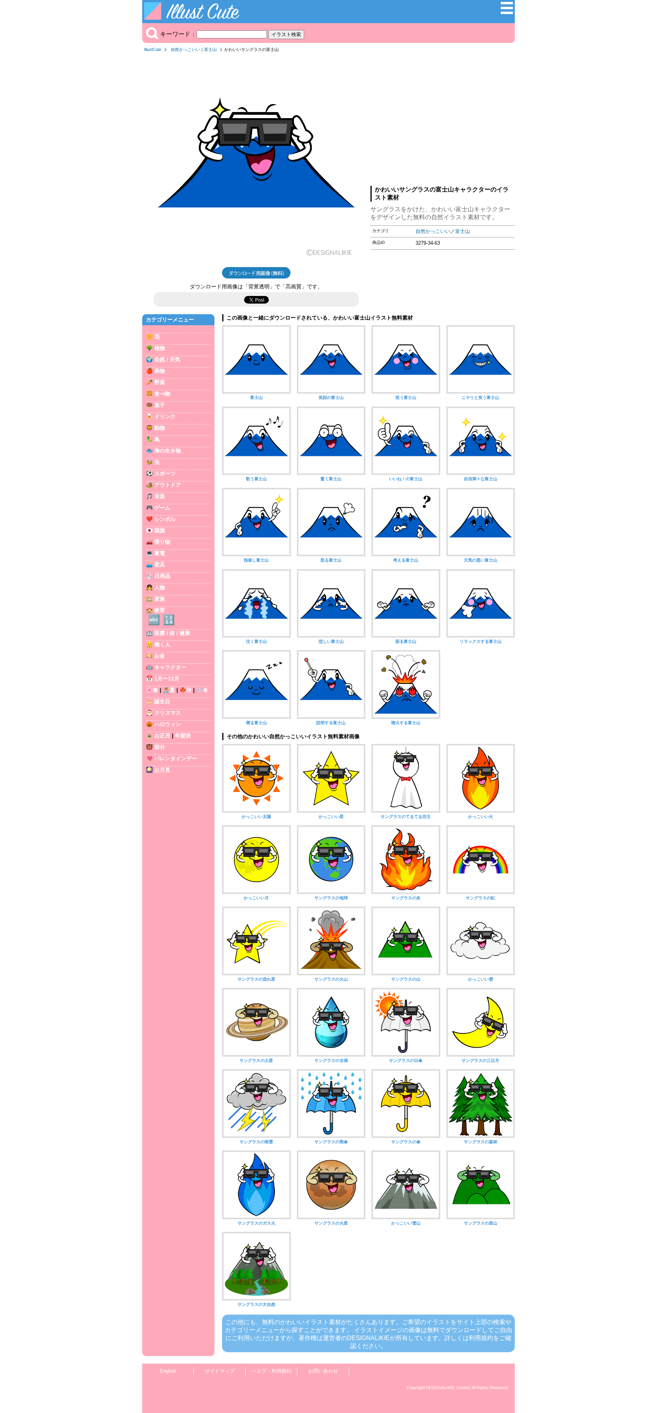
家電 (159, 553)
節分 (159, 747)
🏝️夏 (169, 690)
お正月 (162, 736)
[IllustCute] (193, 17)
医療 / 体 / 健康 (172, 633)
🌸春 (152, 690)
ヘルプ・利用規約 (271, 1371)
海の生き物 (167, 451)
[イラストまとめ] (507, 12)
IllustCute (152, 49)
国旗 (159, 530)
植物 (159, 348)
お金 (159, 656)
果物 (159, 371)
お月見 (162, 770)
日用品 (162, 576)
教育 (159, 610)
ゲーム (162, 508)
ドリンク (165, 416)
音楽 (159, 496)
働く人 (162, 644)
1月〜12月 (166, 679)
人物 (159, 587)
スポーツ (165, 473)
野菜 (159, 382)
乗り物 (162, 542)
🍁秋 (185, 690)
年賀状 (183, 736)
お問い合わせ (323, 1371)
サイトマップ (220, 1371)
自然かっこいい (185, 49)
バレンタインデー (175, 758)
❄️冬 (202, 690)
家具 (159, 565)
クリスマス (167, 713)
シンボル (165, 519)
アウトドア (167, 485)
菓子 (159, 405)
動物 (159, 428)
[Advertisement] (442, 121)
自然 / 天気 (167, 359)
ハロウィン (167, 724)
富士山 (210, 49)
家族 (159, 599)
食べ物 (162, 394)
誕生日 (162, 701)
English (168, 1371)
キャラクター (170, 667)
